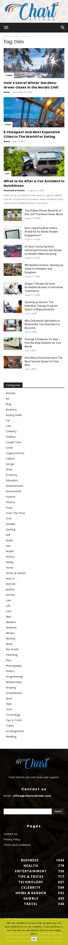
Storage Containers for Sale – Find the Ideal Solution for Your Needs (43, 343)
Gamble (10, 524)
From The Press (15, 513)
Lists (9, 611)
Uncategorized (15, 731)
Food (8, 124)
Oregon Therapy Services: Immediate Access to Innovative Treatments (44, 287)
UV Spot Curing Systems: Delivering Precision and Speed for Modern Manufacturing (43, 250)
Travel (8, 75)
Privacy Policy (12, 839)
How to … (12, 578)
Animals (10, 393)
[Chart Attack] (34, 11)
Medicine (11, 627)
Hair (8, 545)
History (10, 556)
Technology (13, 714)
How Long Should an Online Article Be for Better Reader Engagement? (41, 232)
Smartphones (14, 693)
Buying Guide (14, 415)
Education (12, 480)
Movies (10, 633)
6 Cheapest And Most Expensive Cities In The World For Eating (32, 134)
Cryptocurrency (15, 453)
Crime (9, 447)
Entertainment (14, 485)
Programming (14, 676)
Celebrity (11, 431)
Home (7, 36)
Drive (9, 469)
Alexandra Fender (14, 190)
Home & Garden (16, 573)
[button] (6, 28)
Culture (10, 458)
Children (11, 436)
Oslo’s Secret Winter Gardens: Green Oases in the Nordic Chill (31, 85)
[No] (63, 932)
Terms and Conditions (17, 845)
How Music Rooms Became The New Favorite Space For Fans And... (43, 361)
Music (9, 644)
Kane (7, 92)
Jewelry (10, 589)
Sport (9, 698)
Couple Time (13, 442)
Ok (34, 939)
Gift (8, 535)
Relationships (14, 682)
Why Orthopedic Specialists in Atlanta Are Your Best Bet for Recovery (42, 324)
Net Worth (12, 649)
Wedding (11, 736)
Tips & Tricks (14, 720)
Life (8, 605)
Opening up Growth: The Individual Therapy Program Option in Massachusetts (41, 306)
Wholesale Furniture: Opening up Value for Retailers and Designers (44, 269)
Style (9, 704)
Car (7, 173)
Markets (11, 622)
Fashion (10, 496)
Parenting (12, 654)
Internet (11, 584)
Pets (8, 660)
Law (8, 600)
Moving (10, 638)
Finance (10, 502)
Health (10, 551)
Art (7, 398)
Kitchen (10, 595)
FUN (8, 518)
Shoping (11, 687)
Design (10, 464)
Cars (8, 426)
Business (11, 409)
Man (8, 616)
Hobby (10, 562)
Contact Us (10, 834)
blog (8, 404)
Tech (9, 709)
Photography (14, 665)
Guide (9, 540)
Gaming (10, 529)
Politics (10, 671)
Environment (13, 491)
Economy (11, 475)
